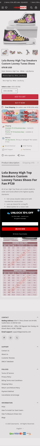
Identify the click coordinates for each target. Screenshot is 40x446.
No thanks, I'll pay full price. (20, 234)
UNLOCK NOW (20, 229)
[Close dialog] (38, 210)
